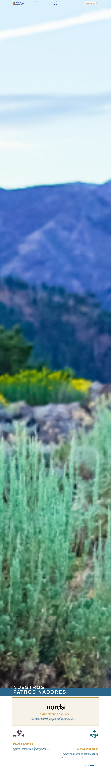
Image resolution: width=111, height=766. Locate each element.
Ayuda (79, 1)
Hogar (31, 1)
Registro (37, 1)
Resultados (64, 1)
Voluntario (52, 1)
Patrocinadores (72, 1)
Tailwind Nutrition (16, 747)
